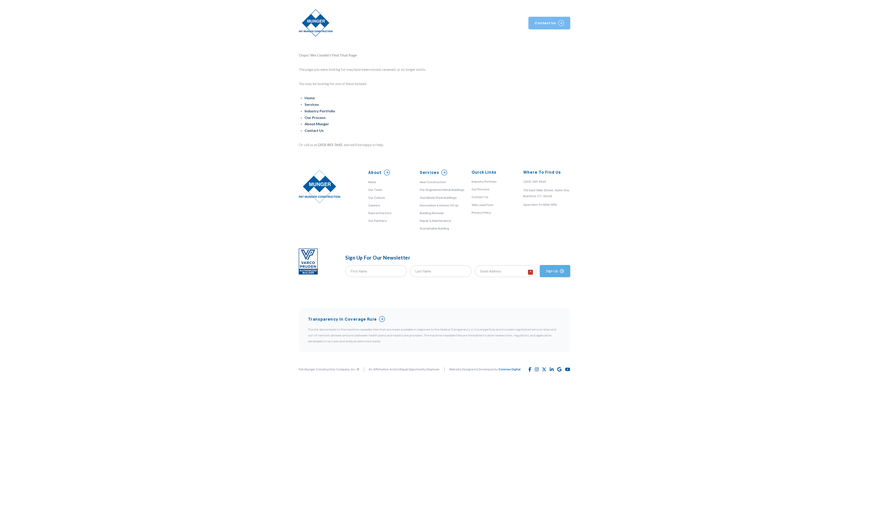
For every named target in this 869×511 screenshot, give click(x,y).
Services (312, 104)
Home (310, 98)
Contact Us (314, 130)
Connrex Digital (509, 369)
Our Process (315, 117)
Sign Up (552, 271)
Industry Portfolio (320, 111)
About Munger (317, 124)
